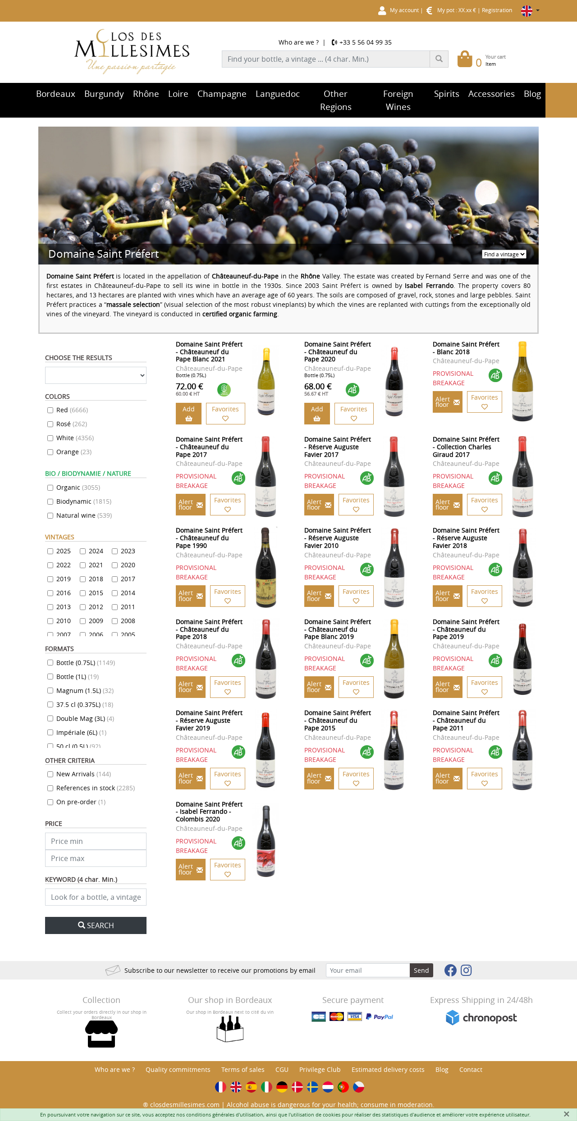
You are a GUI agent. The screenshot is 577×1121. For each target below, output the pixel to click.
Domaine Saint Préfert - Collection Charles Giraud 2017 (466, 447)
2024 (96, 551)
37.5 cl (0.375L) (84, 704)
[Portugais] (343, 1087)
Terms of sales (243, 1069)
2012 (96, 606)
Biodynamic (83, 501)
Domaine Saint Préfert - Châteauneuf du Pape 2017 (209, 447)
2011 (128, 606)
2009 (96, 620)
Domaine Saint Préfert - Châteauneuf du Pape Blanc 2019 (337, 629)
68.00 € (318, 389)
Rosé (71, 423)
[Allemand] (282, 1087)
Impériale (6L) (81, 732)
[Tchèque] (358, 1087)
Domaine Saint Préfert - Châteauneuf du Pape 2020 (337, 352)
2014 (128, 592)
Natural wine (84, 515)
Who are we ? (299, 42)
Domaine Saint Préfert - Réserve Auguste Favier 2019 (209, 720)
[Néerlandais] (328, 1087)
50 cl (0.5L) (78, 746)
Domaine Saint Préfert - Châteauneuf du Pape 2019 (466, 629)
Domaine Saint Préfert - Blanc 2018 (466, 348)
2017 (128, 578)
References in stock (95, 788)
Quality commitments (178, 1069)
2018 (96, 578)
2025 (63, 551)
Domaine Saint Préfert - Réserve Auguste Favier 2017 (337, 447)
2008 (128, 620)
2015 (96, 592)
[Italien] (266, 1087)
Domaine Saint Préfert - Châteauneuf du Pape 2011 (466, 720)
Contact (470, 1069)
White (75, 437)
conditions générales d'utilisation (224, 1114)
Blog (442, 1069)
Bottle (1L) (77, 676)
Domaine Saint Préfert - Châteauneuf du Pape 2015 (337, 720)
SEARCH (100, 925)
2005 (128, 634)
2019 (63, 578)
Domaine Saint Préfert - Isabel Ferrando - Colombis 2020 (209, 812)
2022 (63, 564)
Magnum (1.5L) (85, 690)
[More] (265, 381)
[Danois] (297, 1087)
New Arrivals (83, 774)
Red (72, 410)
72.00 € (189, 389)
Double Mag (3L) (85, 718)
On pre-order (80, 801)
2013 (63, 606)
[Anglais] (236, 1087)
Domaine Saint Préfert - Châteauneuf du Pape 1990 (209, 538)
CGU (281, 1069)
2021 (96, 564)
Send (421, 970)
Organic (78, 487)
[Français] (220, 1087)
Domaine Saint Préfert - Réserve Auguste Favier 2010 (337, 538)
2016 (63, 592)
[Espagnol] (251, 1087)
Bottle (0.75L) (85, 662)
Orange (74, 451)
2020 (128, 564)
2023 (128, 551)
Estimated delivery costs (388, 1069)
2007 (63, 634)
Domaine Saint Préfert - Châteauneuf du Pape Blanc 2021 (209, 352)
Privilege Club (320, 1069)
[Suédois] (312, 1087)
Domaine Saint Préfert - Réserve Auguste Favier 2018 (466, 538)
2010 (63, 620)
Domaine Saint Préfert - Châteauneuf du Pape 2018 (209, 629)
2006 (96, 634)
